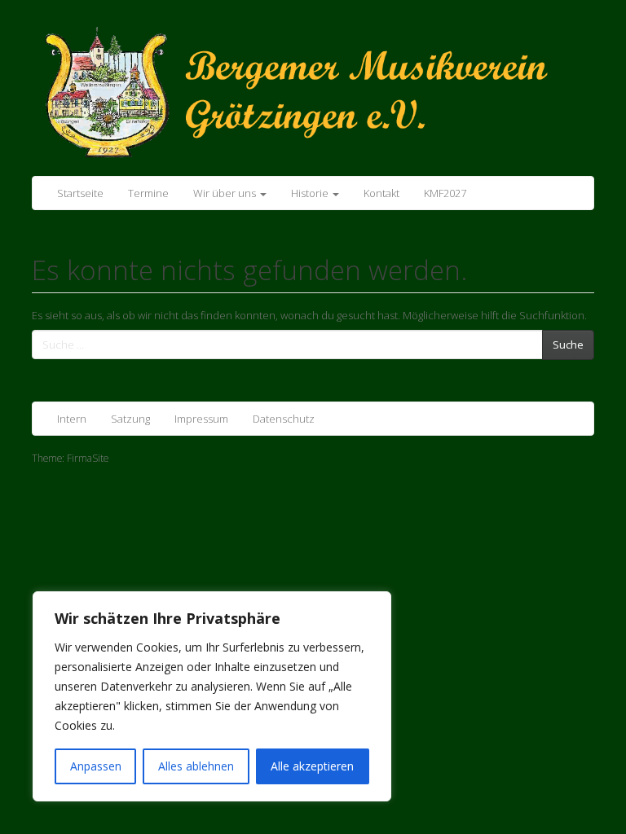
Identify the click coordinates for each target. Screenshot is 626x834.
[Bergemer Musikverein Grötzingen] (313, 91)
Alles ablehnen (196, 766)
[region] (212, 696)
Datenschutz (284, 418)
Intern (71, 418)
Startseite (80, 193)
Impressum (201, 418)
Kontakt (381, 193)
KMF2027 (445, 193)
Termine (148, 193)
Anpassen (95, 766)
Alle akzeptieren (312, 766)
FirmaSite (87, 458)
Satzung (130, 418)
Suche (568, 344)
